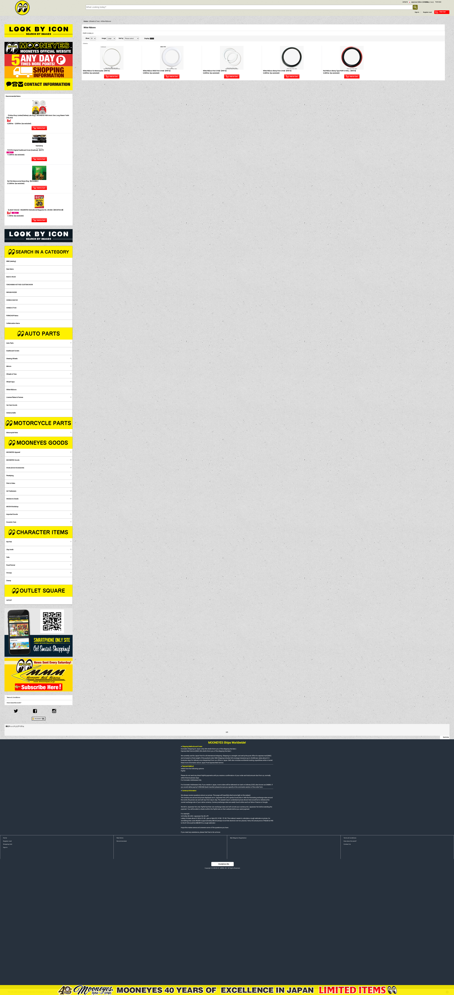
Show (87, 38)
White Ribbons (11, 389)
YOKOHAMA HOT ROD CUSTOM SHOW (19, 284)
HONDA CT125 (11, 308)
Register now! (427, 12)
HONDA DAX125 (12, 300)
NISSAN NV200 (11, 292)
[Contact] (38, 84)
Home (5, 838)
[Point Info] (38, 60)
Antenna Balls (11, 413)
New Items (10, 269)
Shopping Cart (7, 844)
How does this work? (14, 703)
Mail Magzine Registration (238, 838)
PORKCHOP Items (12, 315)
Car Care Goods (11, 405)
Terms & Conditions (13, 697)
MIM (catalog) (11, 261)
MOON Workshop (12, 506)
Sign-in (417, 12)
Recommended (122, 841)
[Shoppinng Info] (38, 72)
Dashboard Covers (12, 351)
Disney (8, 580)
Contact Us (347, 844)
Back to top (446, 737)
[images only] (152, 38)
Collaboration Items (13, 323)
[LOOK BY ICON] (38, 30)
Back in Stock (11, 277)
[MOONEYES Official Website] (38, 48)
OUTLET (9, 600)
